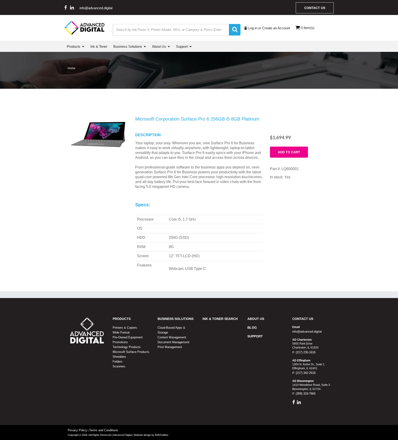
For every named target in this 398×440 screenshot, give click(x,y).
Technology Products (127, 347)
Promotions (120, 342)
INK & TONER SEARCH (220, 319)
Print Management (170, 347)
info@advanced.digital (95, 8)
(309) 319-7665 (305, 393)
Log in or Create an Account (268, 28)
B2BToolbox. (162, 435)
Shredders (119, 356)
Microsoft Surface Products (131, 352)
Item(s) (307, 28)
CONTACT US (302, 319)
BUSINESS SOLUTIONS (175, 319)
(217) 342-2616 (305, 373)
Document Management (173, 342)
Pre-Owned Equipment (128, 337)
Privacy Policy (77, 430)
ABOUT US (255, 319)
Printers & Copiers (125, 327)
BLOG (252, 327)
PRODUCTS (122, 319)
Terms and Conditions (103, 430)
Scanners (119, 366)
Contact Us (314, 8)
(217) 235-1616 (305, 352)
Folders (118, 361)
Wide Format (121, 332)
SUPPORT (255, 336)
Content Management (172, 337)
